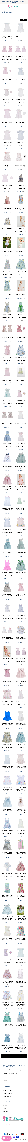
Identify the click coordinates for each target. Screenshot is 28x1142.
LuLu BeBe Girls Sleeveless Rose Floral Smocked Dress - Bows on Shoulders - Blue (20, 1026)
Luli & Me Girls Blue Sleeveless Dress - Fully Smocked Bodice (20, 1047)
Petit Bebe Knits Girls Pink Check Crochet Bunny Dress (7, 187)
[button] (2, 6)
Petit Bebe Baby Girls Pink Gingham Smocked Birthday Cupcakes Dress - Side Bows (7, 58)
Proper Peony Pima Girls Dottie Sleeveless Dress (20, 981)
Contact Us (5, 1108)
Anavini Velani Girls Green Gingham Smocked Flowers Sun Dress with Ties (21, 510)
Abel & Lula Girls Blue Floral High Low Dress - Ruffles (20, 208)
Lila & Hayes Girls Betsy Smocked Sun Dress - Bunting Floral (7, 982)
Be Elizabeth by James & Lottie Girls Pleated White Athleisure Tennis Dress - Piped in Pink (7, 510)
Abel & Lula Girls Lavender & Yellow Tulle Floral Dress (20, 380)
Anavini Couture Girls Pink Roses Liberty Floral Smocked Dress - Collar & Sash (7, 338)
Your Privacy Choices (8, 1096)
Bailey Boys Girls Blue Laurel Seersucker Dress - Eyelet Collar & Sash (20, 552)
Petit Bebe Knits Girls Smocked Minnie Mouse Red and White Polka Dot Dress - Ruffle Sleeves (20, 166)
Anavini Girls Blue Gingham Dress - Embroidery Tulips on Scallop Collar (7, 532)
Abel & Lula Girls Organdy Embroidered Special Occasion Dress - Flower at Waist (20, 252)
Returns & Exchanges (8, 1093)
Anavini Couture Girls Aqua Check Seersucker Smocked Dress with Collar (7, 403)
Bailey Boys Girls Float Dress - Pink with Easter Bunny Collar (20, 681)
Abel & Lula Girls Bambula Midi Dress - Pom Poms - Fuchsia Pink (7, 209)
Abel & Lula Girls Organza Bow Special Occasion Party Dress (7, 251)
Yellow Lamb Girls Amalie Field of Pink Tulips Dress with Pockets (20, 897)
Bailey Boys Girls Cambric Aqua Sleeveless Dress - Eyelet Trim (7, 552)
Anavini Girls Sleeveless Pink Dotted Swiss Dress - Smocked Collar (20, 703)
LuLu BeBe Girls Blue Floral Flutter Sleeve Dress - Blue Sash (7, 853)
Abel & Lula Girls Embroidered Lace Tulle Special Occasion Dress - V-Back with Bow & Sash (20, 231)
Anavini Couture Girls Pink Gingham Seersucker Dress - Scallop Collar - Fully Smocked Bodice (7, 360)
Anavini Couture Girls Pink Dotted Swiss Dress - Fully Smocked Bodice (20, 445)
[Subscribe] (23, 1080)
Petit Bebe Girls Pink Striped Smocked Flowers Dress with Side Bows (20, 58)
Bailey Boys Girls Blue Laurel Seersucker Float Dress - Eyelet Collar (20, 466)
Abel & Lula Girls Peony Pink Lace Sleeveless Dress (20, 294)
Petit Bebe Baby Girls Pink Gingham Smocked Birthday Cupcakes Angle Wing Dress (7, 80)
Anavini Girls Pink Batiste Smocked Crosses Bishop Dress (7, 101)
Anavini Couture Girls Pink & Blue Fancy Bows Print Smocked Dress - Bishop (20, 424)
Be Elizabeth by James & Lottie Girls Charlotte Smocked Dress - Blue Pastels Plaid (7, 833)
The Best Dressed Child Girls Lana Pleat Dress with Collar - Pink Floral (20, 767)
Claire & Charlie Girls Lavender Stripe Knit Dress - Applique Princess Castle (7, 962)
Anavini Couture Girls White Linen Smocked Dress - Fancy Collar (21, 724)
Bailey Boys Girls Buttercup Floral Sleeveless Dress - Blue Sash (7, 317)
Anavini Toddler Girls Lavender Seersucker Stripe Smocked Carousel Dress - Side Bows (21, 661)
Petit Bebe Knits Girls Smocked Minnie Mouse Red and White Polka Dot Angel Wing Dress (7, 166)
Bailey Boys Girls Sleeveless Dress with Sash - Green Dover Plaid (21, 316)
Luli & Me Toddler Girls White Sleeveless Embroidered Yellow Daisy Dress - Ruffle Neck (20, 1005)
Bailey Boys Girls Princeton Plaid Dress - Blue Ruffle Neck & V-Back (7, 596)
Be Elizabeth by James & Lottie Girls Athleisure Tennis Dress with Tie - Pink (7, 575)
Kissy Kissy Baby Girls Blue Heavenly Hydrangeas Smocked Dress (7, 876)
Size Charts (5, 1111)
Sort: (7, 17)
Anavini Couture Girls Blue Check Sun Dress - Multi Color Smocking (20, 617)
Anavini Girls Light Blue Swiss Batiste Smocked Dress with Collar (20, 79)
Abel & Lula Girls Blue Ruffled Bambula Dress (7, 229)
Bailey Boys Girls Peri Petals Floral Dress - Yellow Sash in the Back (7, 294)
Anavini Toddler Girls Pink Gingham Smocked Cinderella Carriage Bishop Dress (7, 381)
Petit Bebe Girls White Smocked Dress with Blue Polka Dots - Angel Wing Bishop (7, 37)
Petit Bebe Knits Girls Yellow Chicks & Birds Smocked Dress (7, 939)
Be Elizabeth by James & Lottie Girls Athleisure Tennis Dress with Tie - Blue (7, 725)
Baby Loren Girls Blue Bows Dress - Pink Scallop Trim (7, 789)
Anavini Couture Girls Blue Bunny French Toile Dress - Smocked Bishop (7, 617)
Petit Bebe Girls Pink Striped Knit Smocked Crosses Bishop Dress (7, 144)
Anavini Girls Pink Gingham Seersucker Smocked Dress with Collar (20, 596)
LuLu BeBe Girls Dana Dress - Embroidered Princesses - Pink (21, 531)
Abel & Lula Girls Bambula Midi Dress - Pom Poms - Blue (21, 187)
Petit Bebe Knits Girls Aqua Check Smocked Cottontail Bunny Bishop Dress (20, 962)
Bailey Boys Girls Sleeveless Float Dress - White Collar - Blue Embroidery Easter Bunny (7, 812)
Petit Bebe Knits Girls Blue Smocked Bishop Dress (21, 144)
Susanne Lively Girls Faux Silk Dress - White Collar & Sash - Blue (7, 1047)
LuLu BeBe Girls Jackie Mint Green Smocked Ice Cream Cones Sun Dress (7, 1025)
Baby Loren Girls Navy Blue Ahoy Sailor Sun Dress (7, 466)
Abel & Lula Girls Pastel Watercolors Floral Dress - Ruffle (7, 660)
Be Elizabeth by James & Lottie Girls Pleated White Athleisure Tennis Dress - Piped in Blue (7, 768)
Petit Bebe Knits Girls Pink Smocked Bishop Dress (7, 122)
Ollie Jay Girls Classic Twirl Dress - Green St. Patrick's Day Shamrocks (20, 918)
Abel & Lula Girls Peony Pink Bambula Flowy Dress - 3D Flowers (20, 488)
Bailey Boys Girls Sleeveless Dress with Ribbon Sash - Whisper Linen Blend (21, 811)
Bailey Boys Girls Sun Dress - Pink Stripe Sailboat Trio (7, 488)
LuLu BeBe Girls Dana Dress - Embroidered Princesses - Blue (21, 789)
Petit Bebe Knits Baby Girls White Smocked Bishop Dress (21, 101)
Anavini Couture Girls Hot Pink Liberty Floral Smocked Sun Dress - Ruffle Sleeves (21, 338)
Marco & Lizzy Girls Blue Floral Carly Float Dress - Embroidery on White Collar (7, 919)
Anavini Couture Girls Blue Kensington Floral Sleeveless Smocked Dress (7, 274)
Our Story (5, 1105)
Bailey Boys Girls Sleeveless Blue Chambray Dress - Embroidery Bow (7, 446)
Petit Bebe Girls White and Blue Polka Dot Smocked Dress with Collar (21, 37)
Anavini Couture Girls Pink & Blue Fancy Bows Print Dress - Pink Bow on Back (7, 639)
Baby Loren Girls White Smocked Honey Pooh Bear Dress (20, 638)
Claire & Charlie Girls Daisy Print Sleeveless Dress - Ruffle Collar (21, 832)
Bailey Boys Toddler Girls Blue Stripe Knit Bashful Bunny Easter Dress (21, 359)
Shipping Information (8, 1090)
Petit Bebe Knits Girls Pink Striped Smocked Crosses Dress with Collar (21, 123)
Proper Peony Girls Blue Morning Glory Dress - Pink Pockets (7, 896)
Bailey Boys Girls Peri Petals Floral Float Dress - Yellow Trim (20, 273)
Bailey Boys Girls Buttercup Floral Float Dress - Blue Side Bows (7, 746)
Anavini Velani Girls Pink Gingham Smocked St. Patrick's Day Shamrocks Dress (7, 682)
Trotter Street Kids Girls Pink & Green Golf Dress (20, 852)
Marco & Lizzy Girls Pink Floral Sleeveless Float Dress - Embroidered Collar (20, 876)
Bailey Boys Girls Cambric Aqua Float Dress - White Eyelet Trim (20, 747)
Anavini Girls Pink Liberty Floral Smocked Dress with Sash (7, 423)
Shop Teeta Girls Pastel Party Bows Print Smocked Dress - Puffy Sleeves (7, 1005)
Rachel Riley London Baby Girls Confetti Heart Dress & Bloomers (20, 939)
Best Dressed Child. (13, 1139)
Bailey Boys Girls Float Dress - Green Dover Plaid (21, 574)
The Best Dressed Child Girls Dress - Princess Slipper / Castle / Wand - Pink (7, 704)
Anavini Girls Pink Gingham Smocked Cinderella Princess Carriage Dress (20, 403)
